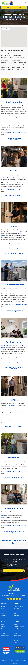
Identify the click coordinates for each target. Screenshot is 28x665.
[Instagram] (14, 599)
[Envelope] (8, 599)
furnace (6, 412)
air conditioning (7, 105)
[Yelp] (17, 599)
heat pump (10, 461)
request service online (21, 132)
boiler (18, 229)
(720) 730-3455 (11, 132)
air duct (13, 174)
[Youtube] (20, 599)
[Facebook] (11, 599)
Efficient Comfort (7, 177)
